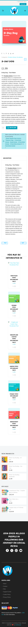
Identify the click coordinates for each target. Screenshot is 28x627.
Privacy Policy (7, 597)
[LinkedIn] (10, 53)
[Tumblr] (8, 53)
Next (23, 243)
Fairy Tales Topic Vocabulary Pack (14, 278)
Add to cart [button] (13, 286)
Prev (5, 243)
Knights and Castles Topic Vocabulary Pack (14, 338)
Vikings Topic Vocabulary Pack (14, 308)
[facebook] (7, 550)
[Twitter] (4, 53)
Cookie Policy (7, 594)
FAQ (4, 589)
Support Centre (7, 591)
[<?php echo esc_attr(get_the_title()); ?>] (15, 286)
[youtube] (20, 550)
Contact (5, 586)
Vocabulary (19, 57)
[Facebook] (1, 53)
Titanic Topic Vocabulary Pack (14, 396)
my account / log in (22, 1)
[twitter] (11, 550)
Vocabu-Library (12, 57)
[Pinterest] (6, 53)
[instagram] (16, 550)
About (4, 583)
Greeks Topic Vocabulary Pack (14, 368)
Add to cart (12, 127)
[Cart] (3, 11)
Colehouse (18, 624)
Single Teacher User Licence (13, 138)
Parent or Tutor (9, 140)
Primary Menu (25, 11)
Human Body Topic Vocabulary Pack (14, 424)
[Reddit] (13, 53)
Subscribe (23, 4)
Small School (13, 142)
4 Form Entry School (15, 144)
